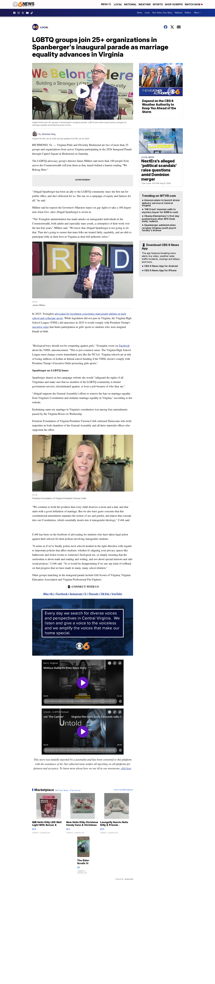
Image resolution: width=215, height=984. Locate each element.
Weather (145, 4)
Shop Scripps (174, 4)
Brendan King (48, 134)
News (139, 12)
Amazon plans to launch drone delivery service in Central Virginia (161, 203)
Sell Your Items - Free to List (67, 790)
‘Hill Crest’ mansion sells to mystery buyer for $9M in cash (160, 211)
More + (197, 12)
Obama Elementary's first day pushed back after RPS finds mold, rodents (160, 219)
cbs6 (19, 13)
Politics (188, 12)
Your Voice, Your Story (162, 12)
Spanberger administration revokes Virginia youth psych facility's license (159, 228)
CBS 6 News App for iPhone (160, 270)
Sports (158, 4)
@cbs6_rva (32, 13)
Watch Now (193, 4)
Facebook (124, 345)
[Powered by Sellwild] (129, 879)
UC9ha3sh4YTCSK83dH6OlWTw (28, 13)
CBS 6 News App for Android (161, 266)
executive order (40, 327)
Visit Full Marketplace (123, 790)
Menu (105, 4)
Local (118, 4)
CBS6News (15, 13)
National (130, 4)
